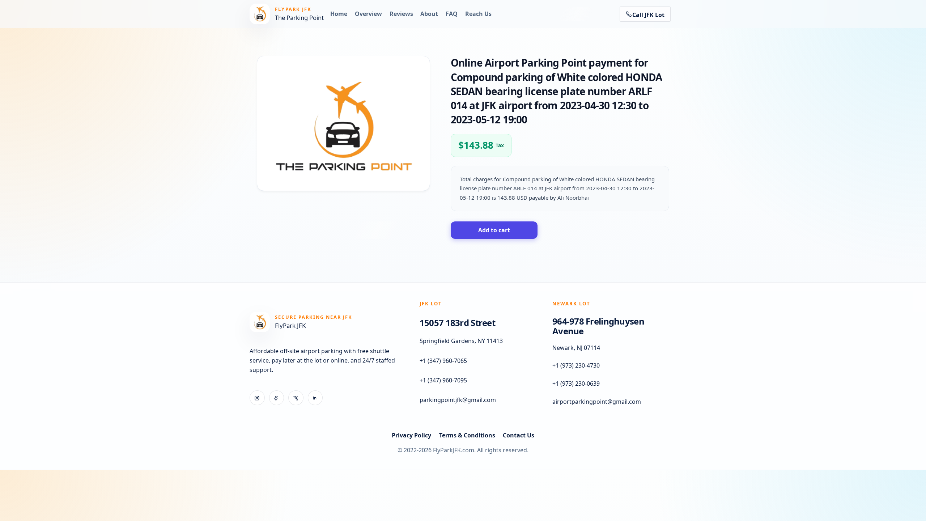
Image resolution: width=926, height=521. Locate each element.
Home (338, 14)
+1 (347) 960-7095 (443, 381)
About (429, 14)
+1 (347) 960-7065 (443, 361)
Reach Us (478, 14)
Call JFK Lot (648, 15)
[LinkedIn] (315, 398)
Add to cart (494, 230)
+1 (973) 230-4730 (576, 366)
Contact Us (518, 435)
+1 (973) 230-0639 (576, 384)
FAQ (452, 14)
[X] (295, 398)
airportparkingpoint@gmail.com (596, 402)
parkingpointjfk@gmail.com (458, 400)
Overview (368, 14)
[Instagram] (257, 398)
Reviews (401, 14)
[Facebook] (276, 398)
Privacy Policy (411, 435)
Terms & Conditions (467, 435)
